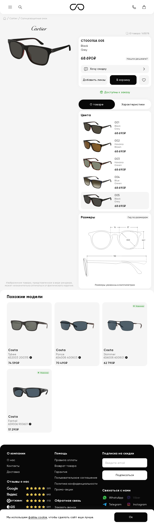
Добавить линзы (94, 79)
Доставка (13, 471)
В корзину (123, 79)
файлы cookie (37, 517)
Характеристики (133, 104)
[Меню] (10, 7)
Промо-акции (64, 489)
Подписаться (125, 475)
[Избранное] (144, 80)
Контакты (13, 465)
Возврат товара (65, 465)
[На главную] (4, 18)
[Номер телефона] (134, 7)
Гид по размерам (138, 217)
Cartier (13, 18)
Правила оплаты (66, 460)
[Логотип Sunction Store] (77, 7)
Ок (131, 517)
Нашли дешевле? (137, 58)
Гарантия (61, 471)
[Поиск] (20, 7)
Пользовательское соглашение (76, 477)
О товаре (96, 104)
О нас (11, 460)
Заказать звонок (65, 507)
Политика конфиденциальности (76, 483)
